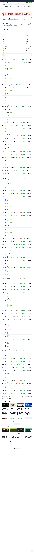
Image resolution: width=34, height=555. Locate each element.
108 (24, 396)
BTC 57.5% (20, 6)
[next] (26, 396)
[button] (17, 424)
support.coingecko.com (25, 14)
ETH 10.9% (23, 6)
